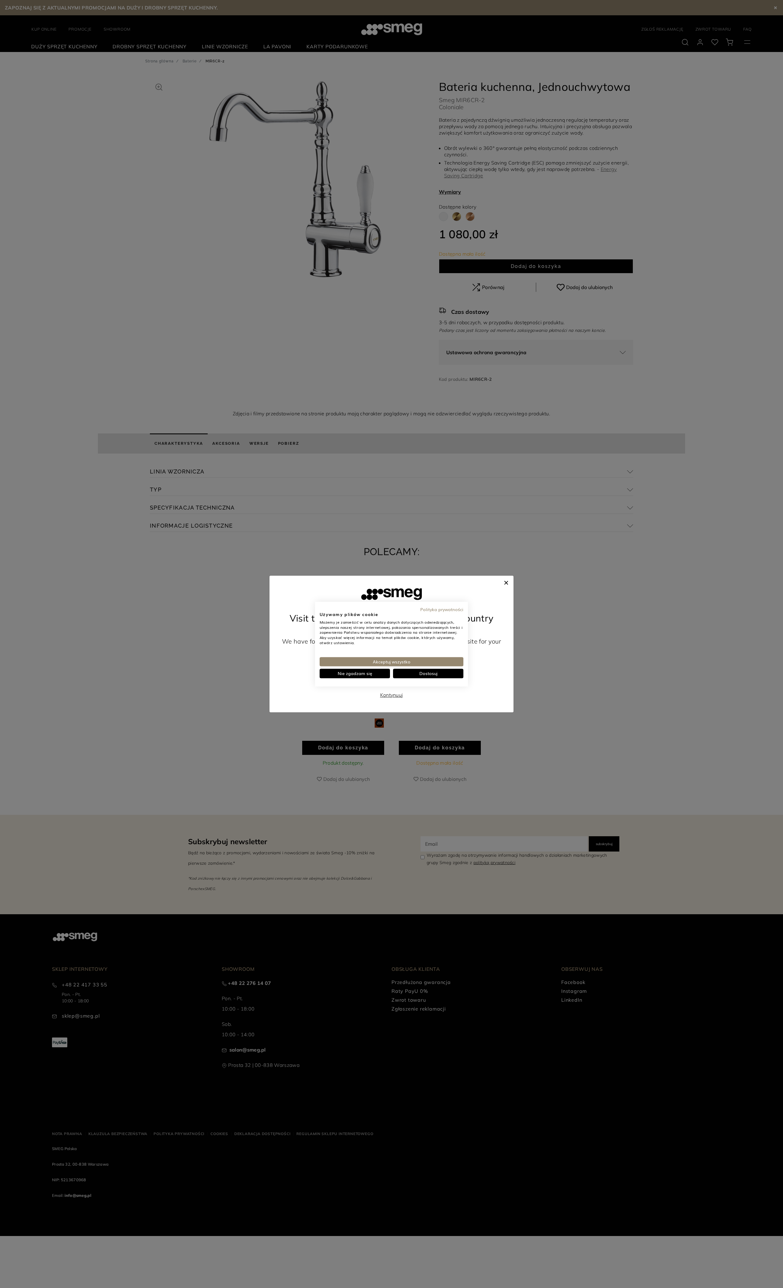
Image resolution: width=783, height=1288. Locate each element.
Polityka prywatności (441, 609)
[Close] (506, 581)
